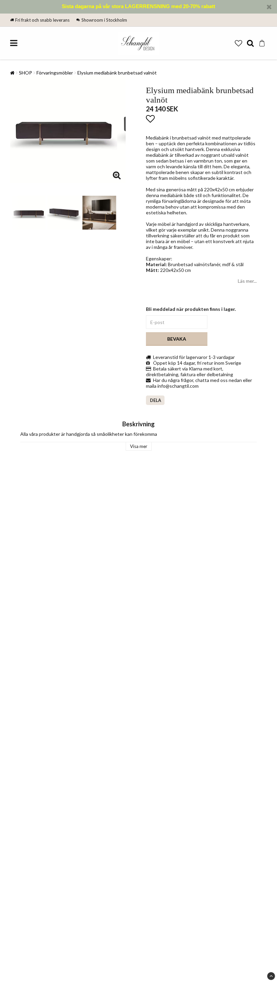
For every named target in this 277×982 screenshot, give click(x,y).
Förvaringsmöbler (54, 73)
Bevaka (176, 339)
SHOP (25, 73)
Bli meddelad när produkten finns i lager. (191, 309)
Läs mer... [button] (247, 281)
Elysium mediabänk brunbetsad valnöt (117, 73)
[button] (238, 43)
